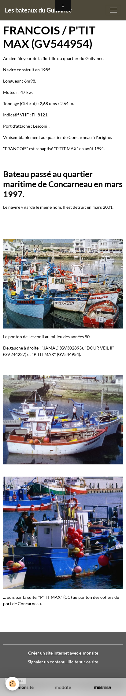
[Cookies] (12, 684)
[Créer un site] (23, 687)
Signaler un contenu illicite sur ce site (63, 661)
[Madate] (63, 687)
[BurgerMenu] (113, 10)
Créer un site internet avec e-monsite (63, 652)
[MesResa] (102, 687)
